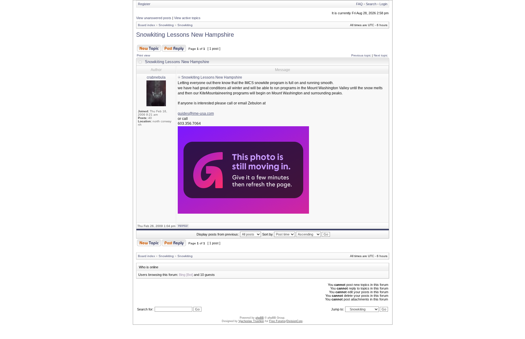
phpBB (260, 317)
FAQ (359, 4)
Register (144, 4)
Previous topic (361, 55)
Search (371, 4)
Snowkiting (166, 25)
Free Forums (277, 321)
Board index (146, 25)
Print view (143, 55)
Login (383, 4)
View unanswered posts (153, 18)
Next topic (381, 55)
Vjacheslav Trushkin (251, 321)
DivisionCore (295, 321)
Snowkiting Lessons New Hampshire (185, 34)
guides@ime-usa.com (196, 113)
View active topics (187, 18)
